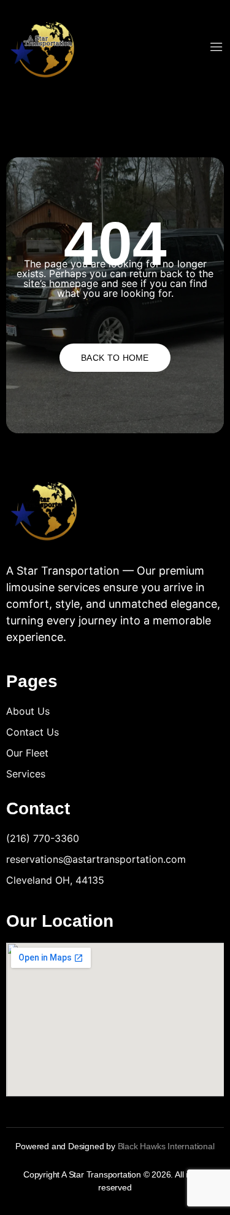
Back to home (115, 358)
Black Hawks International (166, 1146)
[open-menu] (216, 48)
